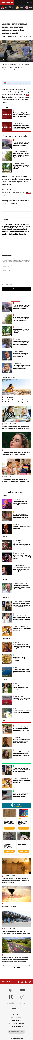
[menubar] (28, 2)
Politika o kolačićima (16, 1026)
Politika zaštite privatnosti (16, 1023)
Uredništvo (16, 1015)
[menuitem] (28, 2)
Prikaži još (16, 967)
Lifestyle (30, 7)
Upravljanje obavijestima (17, 1031)
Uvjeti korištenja (16, 1020)
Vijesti (5, 7)
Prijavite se (16, 289)
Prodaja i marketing (16, 1017)
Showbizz (21, 7)
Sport (13, 7)
